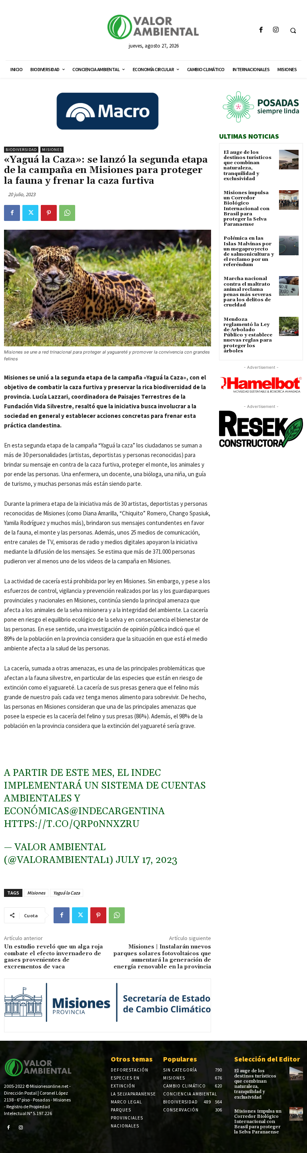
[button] (293, 30)
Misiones (52, 149)
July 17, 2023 (146, 860)
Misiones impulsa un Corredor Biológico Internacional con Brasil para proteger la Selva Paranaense (246, 208)
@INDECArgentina (117, 811)
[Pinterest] (49, 213)
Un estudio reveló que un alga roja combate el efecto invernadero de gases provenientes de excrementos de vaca (53, 956)
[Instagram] (275, 30)
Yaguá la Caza (66, 893)
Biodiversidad (21, 149)
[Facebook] (260, 30)
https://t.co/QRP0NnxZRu (72, 824)
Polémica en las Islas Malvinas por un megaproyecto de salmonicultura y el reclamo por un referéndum (248, 251)
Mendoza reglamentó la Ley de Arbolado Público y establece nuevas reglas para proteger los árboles (247, 335)
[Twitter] (30, 213)
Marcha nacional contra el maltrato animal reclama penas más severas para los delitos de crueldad (247, 292)
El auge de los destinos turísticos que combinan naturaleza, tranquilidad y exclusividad (247, 165)
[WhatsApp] (67, 213)
